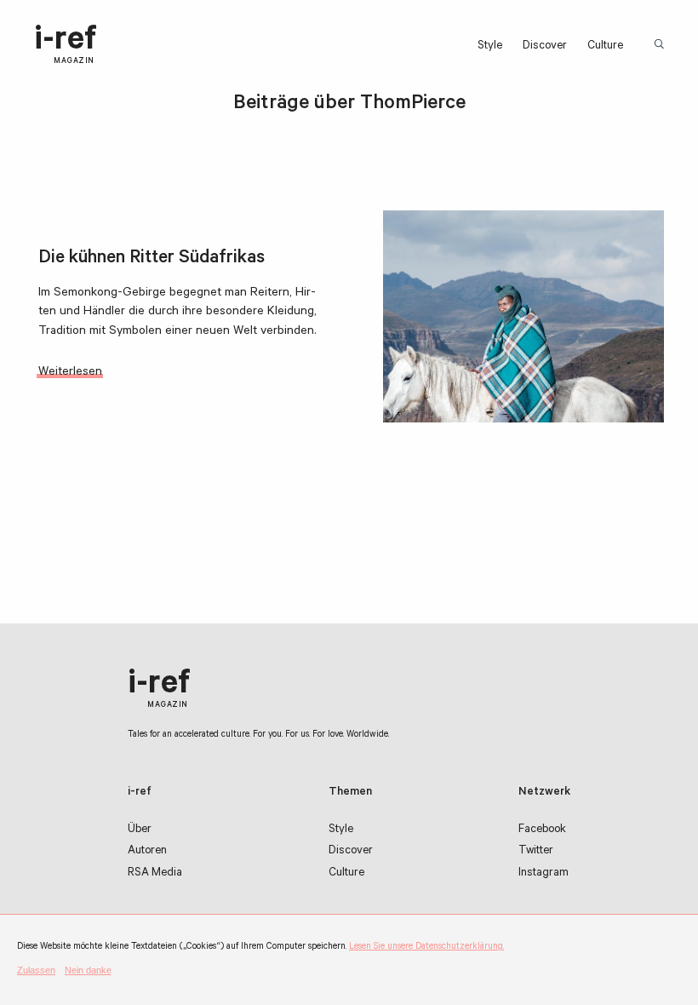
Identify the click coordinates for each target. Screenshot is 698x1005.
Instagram (543, 873)
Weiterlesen (70, 373)
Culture (605, 46)
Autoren (147, 851)
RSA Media (155, 873)
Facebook (542, 830)
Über (140, 830)
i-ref (65, 45)
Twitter (535, 851)
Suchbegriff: (661, 45)
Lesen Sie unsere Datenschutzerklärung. (426, 947)
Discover (545, 46)
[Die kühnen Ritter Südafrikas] (523, 316)
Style (490, 46)
